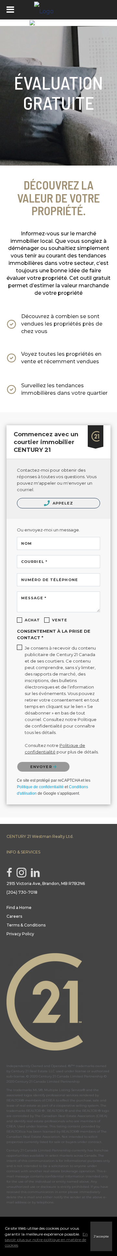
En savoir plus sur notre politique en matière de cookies (46, 1240)
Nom (26, 543)
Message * (33, 598)
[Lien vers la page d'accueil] (58, 9)
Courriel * (34, 561)
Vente (60, 620)
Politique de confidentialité (40, 787)
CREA (50, 1100)
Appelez (62, 503)
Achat (32, 620)
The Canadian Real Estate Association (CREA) (71, 1116)
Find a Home (19, 907)
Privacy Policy (20, 933)
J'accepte (101, 1236)
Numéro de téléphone (49, 580)
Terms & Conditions (26, 925)
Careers (14, 916)
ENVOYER (41, 767)
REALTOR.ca (16, 1131)
